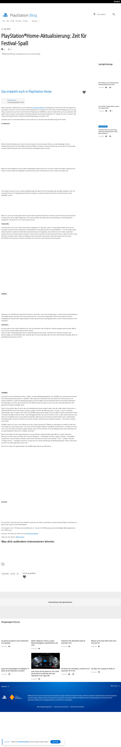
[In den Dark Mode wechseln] (94, 14)
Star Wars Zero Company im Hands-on (103, 669)
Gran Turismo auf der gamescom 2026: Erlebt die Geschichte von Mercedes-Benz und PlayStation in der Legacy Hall (45, 673)
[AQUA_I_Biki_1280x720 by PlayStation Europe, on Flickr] (39, 511)
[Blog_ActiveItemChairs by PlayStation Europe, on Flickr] (39, 303)
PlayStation (23, 15)
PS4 (8, 21)
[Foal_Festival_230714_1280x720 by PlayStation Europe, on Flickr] (39, 132)
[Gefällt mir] (110, 87)
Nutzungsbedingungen (44, 707)
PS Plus (25, 21)
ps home (13, 573)
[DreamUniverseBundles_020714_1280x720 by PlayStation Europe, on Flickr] (39, 204)
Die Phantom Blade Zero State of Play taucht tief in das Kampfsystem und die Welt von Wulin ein (108, 131)
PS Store (19, 21)
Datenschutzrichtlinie (61, 707)
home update (5, 573)
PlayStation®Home (39, 107)
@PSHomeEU (20, 537)
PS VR (12, 21)
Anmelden (101, 14)
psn (18, 573)
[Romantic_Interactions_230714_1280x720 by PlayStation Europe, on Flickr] (39, 157)
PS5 (4, 21)
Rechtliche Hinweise (77, 707)
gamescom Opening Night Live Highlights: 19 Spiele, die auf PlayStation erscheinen (15, 670)
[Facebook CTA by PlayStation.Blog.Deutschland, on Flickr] (39, 551)
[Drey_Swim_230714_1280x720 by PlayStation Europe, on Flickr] (39, 179)
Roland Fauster (11, 100)
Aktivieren (55, 741)
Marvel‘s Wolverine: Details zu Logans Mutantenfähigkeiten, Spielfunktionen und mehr (44, 643)
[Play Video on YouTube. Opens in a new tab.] (55, 667)
